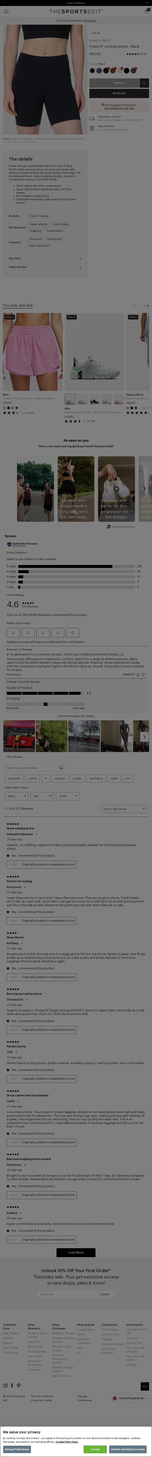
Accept (95, 1449)
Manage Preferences (17, 1449)
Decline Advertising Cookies (128, 1449)
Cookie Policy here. (67, 1442)
